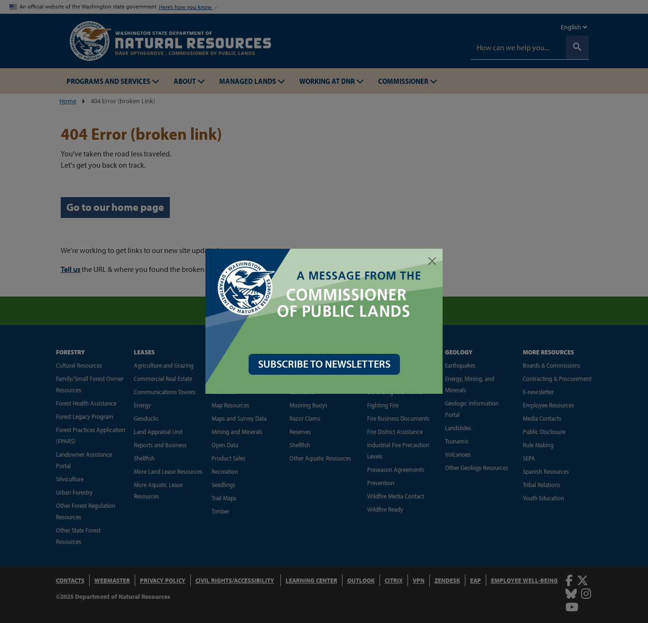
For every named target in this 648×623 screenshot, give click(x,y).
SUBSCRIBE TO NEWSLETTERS (324, 363)
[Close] (432, 261)
